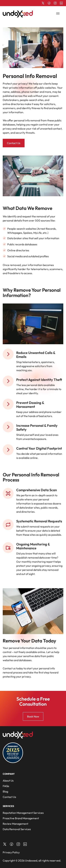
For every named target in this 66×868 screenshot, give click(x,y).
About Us (8, 780)
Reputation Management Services (23, 812)
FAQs (6, 786)
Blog (5, 791)
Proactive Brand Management (21, 818)
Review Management (15, 823)
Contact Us (13, 143)
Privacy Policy (11, 852)
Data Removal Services (17, 829)
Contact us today (13, 668)
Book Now (33, 716)
